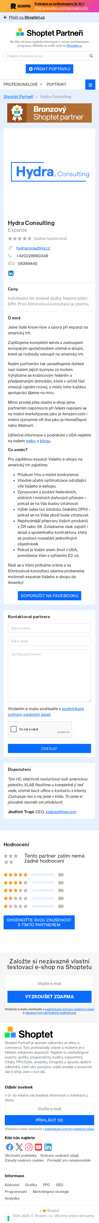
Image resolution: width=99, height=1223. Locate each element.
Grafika (31, 1185)
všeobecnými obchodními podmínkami (50, 1013)
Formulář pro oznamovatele (69, 1160)
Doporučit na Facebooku (49, 595)
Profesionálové (21, 84)
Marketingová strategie (51, 1192)
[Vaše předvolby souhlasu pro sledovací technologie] (8, 1218)
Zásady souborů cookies (24, 1160)
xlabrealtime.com (60, 811)
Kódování (12, 1185)
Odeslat (49, 748)
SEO (59, 1185)
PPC (46, 1185)
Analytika (12, 1198)
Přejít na (27, 17)
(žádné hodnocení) (50, 238)
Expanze (17, 230)
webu (31, 440)
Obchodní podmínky (21, 1155)
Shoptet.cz (74, 45)
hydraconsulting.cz (33, 248)
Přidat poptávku (51, 68)
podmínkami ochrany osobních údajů (69, 1009)
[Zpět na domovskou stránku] (49, 33)
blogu (45, 440)
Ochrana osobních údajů (59, 1155)
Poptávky (56, 84)
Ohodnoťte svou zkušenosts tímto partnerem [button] (39, 922)
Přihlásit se (49, 1120)
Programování (16, 1192)
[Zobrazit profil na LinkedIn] (11, 273)
